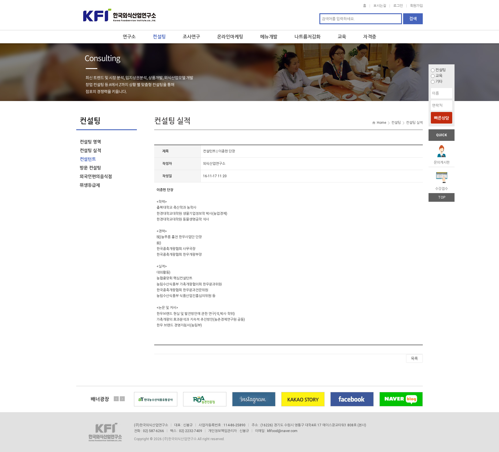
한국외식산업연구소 (119, 15)
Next (122, 398)
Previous (116, 398)
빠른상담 (441, 118)
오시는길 (379, 6)
